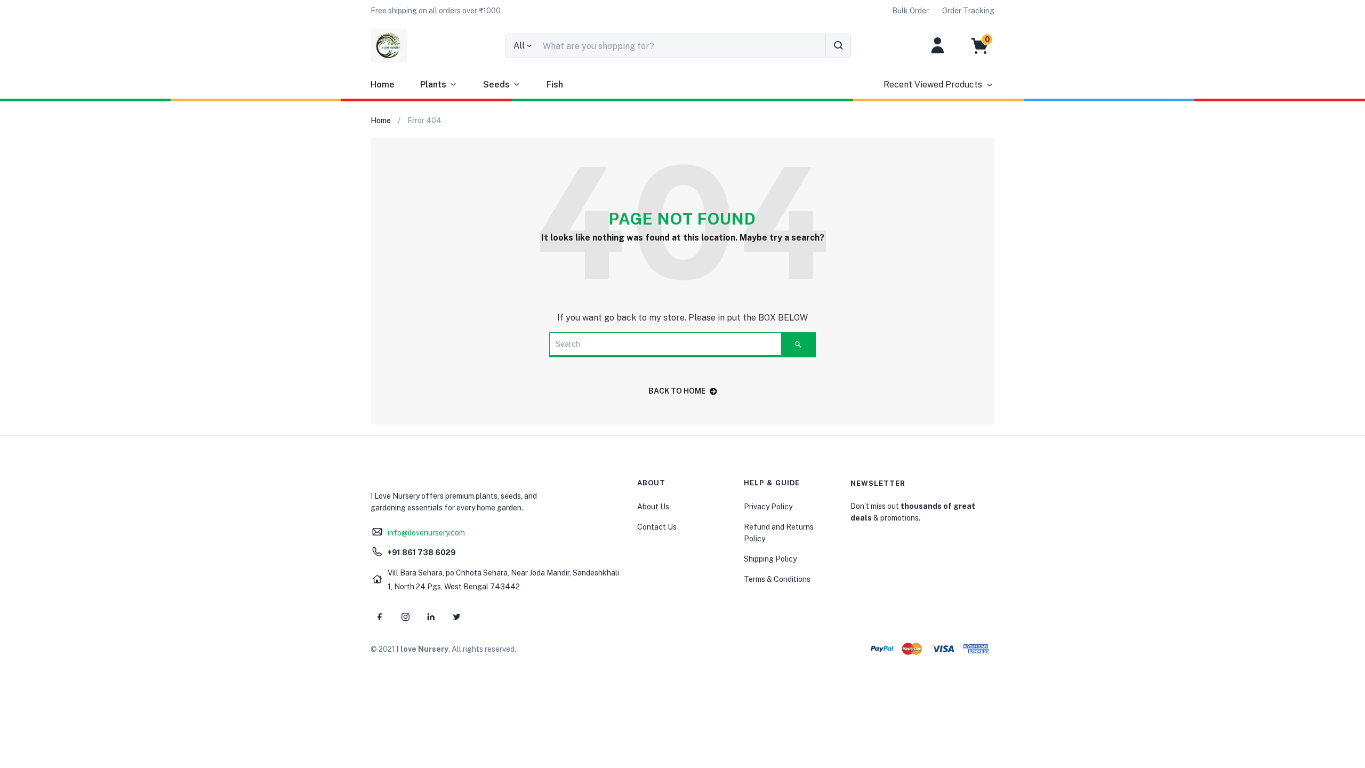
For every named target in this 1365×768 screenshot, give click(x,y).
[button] (436, 10)
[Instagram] (405, 616)
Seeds (496, 84)
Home (383, 84)
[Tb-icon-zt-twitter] (456, 616)
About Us (653, 506)
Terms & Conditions (777, 579)
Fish (555, 84)
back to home (676, 391)
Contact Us (657, 527)
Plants (433, 84)
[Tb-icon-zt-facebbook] (380, 616)
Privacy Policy (768, 506)
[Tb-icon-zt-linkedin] (431, 616)
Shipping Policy (770, 559)
